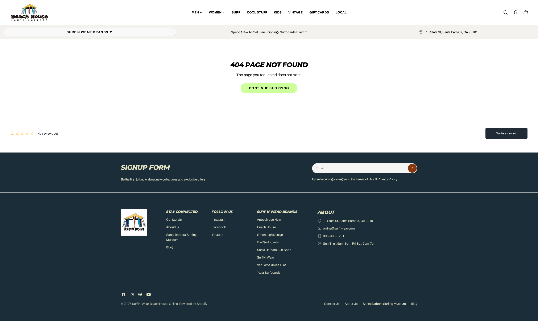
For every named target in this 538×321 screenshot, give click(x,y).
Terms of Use (365, 179)
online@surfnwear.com (339, 228)
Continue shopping (269, 88)
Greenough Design (270, 234)
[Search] (505, 12)
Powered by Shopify (193, 303)
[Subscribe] (412, 168)
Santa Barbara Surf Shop (274, 250)
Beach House (266, 227)
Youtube (217, 234)
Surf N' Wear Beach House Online (155, 303)
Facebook (219, 227)
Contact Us (174, 219)
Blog (169, 247)
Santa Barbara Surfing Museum (384, 303)
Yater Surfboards (269, 272)
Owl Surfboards (268, 242)
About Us (172, 227)
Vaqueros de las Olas (271, 265)
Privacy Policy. (388, 179)
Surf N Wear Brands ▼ (90, 32)
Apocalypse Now (269, 219)
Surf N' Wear (265, 257)
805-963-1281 (333, 236)
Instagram (218, 219)
